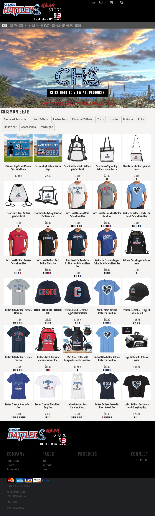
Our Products (48, 465)
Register (102, 2)
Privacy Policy (13, 469)
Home (45, 460)
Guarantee (11, 465)
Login (93, 2)
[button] (121, 2)
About (45, 469)
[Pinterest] (145, 460)
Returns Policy (13, 460)
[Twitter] (141, 460)
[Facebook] (136, 460)
